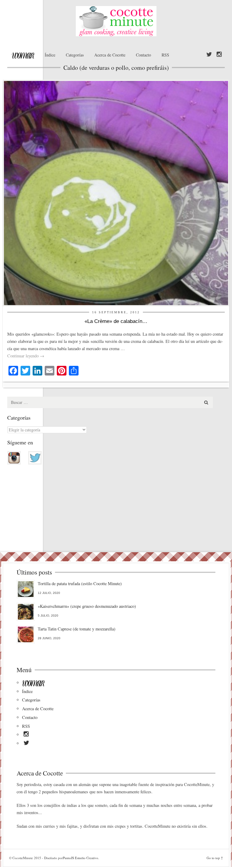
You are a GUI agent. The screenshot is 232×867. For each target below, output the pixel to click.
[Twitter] (209, 54)
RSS (165, 55)
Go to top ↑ (215, 858)
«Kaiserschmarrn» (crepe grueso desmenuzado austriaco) (87, 606)
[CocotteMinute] (116, 21)
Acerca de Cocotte (109, 55)
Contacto (143, 55)
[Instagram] (219, 54)
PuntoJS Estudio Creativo (80, 858)
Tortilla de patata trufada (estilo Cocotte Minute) (80, 583)
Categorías (75, 55)
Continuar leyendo (25, 356)
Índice (50, 55)
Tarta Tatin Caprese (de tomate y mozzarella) (76, 629)
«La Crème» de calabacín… (116, 321)
